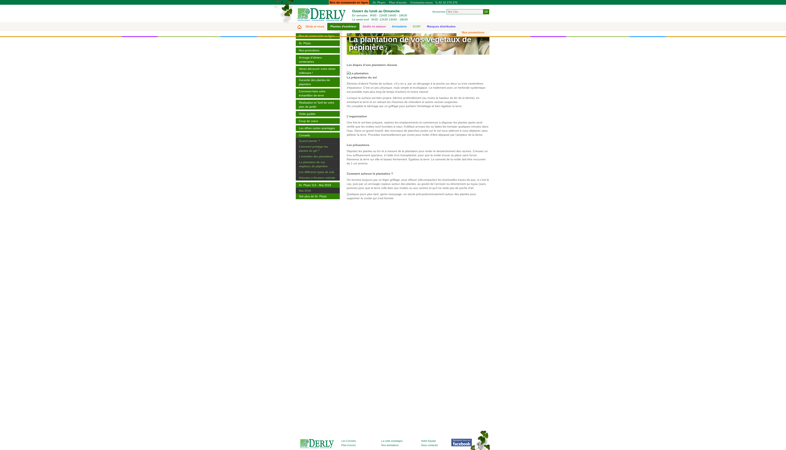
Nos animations (390, 445)
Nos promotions (473, 32)
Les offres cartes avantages (317, 128)
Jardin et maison (374, 26)
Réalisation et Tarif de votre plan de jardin (316, 104)
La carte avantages (392, 441)
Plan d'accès (398, 2)
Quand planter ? (309, 140)
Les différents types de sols (316, 172)
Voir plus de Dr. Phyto (313, 196)
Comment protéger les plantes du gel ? (313, 148)
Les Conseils (348, 441)
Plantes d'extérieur (343, 26)
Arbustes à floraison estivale (317, 177)
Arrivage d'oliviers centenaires (310, 59)
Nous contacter (429, 445)
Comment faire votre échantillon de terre (312, 93)
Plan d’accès (348, 445)
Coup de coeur (308, 121)
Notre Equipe (428, 441)
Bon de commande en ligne (316, 36)
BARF (417, 26)
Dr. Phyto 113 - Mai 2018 (315, 185)
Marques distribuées (441, 26)
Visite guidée (307, 113)
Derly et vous (315, 26)
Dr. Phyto (379, 2)
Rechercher (439, 11)
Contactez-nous (421, 2)
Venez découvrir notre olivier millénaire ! (317, 71)
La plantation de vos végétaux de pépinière (313, 164)
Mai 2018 (305, 190)
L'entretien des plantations (316, 156)
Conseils (304, 135)
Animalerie (399, 26)
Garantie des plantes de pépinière (314, 82)
